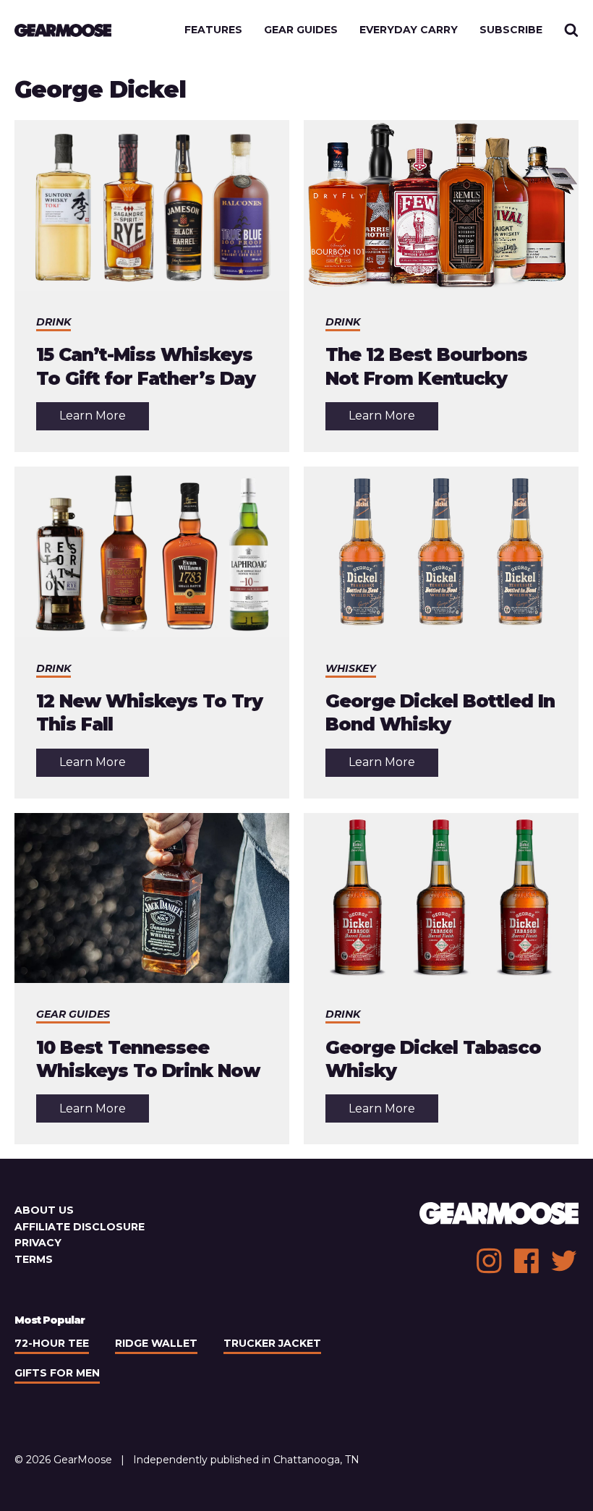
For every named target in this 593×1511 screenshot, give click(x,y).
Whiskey (350, 668)
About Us (44, 1210)
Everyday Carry (408, 30)
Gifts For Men (57, 1372)
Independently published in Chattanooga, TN (246, 1459)
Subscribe (510, 30)
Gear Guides (301, 30)
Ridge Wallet (156, 1343)
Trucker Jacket (272, 1343)
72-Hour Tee (51, 1343)
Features (213, 30)
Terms (33, 1259)
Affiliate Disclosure (79, 1226)
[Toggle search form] (571, 29)
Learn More (104, 419)
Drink (53, 321)
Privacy (37, 1242)
